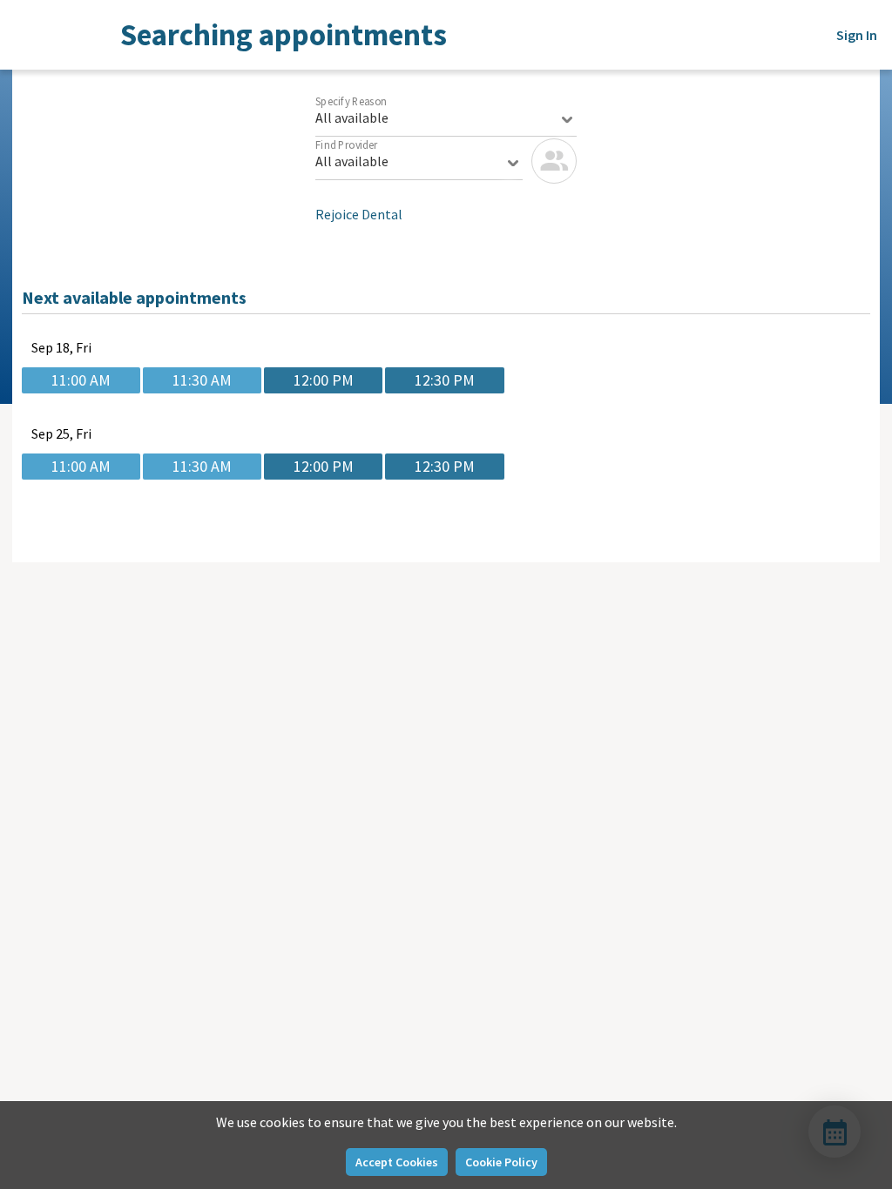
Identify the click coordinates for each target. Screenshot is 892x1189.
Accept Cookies (396, 1162)
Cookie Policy (501, 1162)
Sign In (856, 35)
